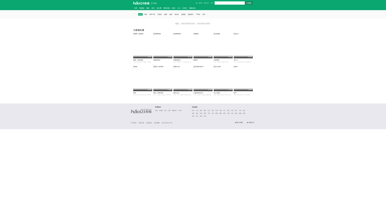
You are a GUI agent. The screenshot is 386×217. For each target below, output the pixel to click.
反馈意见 (149, 123)
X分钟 (180, 110)
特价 (197, 113)
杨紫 (165, 14)
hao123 (138, 3)
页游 (212, 110)
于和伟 (198, 14)
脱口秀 (159, 8)
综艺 (153, 8)
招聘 (224, 113)
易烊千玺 (152, 14)
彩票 (201, 113)
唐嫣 (170, 14)
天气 (224, 110)
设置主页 (141, 123)
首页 (135, 8)
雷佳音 (177, 14)
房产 (236, 110)
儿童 (212, 113)
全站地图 (157, 123)
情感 (201, 116)
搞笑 (173, 8)
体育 (228, 110)
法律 (228, 113)
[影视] (147, 3)
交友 (209, 110)
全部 (140, 14)
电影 (147, 8)
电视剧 (141, 8)
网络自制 (167, 8)
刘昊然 (160, 14)
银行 (244, 110)
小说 (197, 110)
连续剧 (161, 110)
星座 (205, 110)
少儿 (178, 8)
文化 (232, 113)
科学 (197, 116)
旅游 (201, 110)
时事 (205, 116)
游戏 (220, 110)
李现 (145, 14)
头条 (193, 110)
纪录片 (184, 8)
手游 (216, 110)
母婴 (216, 113)
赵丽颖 (183, 14)
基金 (193, 113)
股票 (205, 113)
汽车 (240, 110)
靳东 (204, 14)
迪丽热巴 (191, 14)
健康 (220, 113)
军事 (193, 116)
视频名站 (192, 8)
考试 (209, 113)
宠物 (240, 113)
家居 (244, 113)
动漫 (169, 110)
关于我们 (134, 123)
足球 (232, 110)
